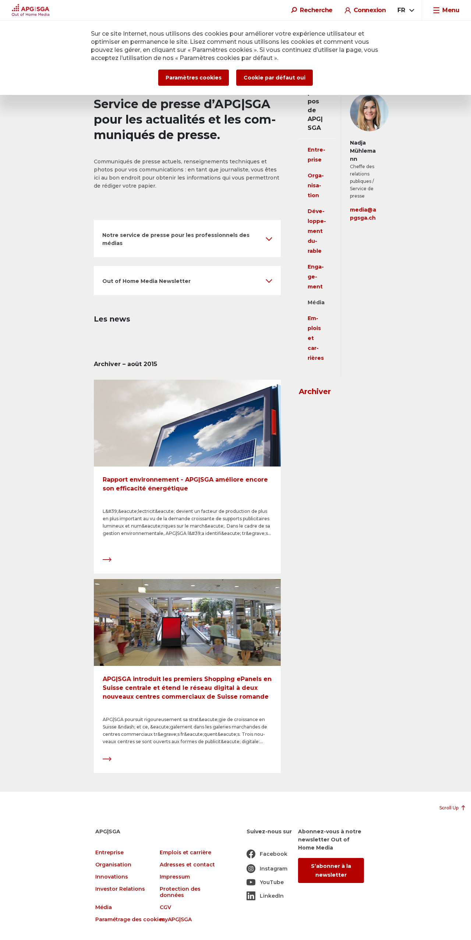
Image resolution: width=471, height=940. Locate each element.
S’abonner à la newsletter (331, 870)
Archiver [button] (315, 391)
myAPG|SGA (176, 919)
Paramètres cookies (194, 77)
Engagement (316, 276)
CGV (165, 907)
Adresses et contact (187, 865)
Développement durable (317, 231)
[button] (187, 238)
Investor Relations (120, 889)
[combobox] (405, 10)
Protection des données (180, 892)
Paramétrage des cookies (130, 919)
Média (316, 302)
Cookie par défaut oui (274, 77)
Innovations (111, 877)
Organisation (316, 185)
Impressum (175, 877)
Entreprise (109, 852)
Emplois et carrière (185, 852)
